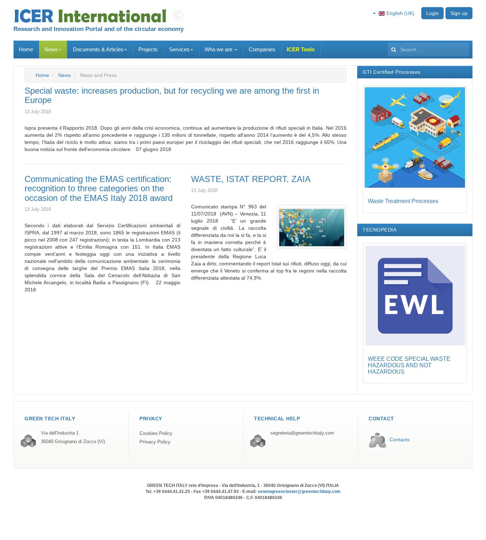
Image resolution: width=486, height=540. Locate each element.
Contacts (400, 439)
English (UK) (399, 13)
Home (26, 49)
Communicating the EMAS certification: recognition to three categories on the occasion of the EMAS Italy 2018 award (99, 188)
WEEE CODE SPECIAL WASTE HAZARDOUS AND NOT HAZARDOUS (409, 365)
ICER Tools (301, 49)
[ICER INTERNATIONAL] (101, 16)
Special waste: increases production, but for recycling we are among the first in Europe (172, 95)
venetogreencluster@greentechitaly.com (299, 491)
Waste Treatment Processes (403, 201)
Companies (262, 49)
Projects (148, 49)
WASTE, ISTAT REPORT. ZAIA (251, 179)
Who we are (219, 49)
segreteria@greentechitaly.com (302, 433)
